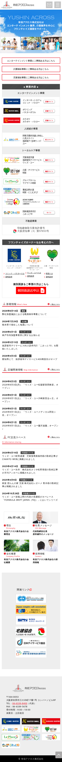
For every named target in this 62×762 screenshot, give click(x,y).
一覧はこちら (55, 304)
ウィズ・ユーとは (34, 272)
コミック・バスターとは (14, 273)
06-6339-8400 (19, 703)
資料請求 (8, 276)
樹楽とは (49, 273)
